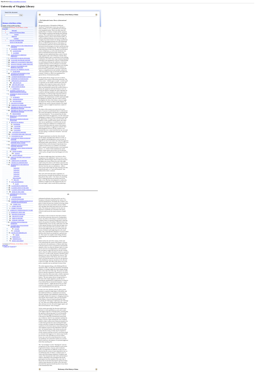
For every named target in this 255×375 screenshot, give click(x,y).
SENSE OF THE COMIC (18, 192)
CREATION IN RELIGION (18, 214)
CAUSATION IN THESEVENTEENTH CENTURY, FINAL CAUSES (20, 142)
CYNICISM (17, 231)
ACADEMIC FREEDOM (17, 49)
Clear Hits (5, 29)
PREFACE (14, 36)
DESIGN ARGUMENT (18, 241)
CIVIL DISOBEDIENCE (17, 182)
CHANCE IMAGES (17, 155)
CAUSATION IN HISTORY (19, 132)
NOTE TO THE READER (16, 42)
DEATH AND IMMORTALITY (19, 233)
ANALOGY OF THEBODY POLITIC (19, 69)
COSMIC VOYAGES (16, 208)
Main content (13, 1)
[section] (16, 34)
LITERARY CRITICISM (18, 220)
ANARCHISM (16, 71)
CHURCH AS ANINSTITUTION (19, 162)
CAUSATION (17, 130)
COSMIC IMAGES (16, 206)
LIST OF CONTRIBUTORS (17, 40)
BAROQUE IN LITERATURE (18, 105)
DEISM (17, 235)
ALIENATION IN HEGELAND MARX (20, 58)
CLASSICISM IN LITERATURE (19, 186)
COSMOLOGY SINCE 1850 (18, 212)
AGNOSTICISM (17, 51)
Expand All (12, 246)
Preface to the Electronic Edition (17, 32)
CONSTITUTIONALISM (17, 199)
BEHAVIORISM (16, 114)
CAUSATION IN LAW (17, 136)
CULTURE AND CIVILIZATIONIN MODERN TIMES (19, 226)
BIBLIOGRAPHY (17, 178)
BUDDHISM (16, 124)
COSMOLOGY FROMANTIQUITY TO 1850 (21, 210)
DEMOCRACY (16, 237)
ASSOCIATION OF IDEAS (18, 86)
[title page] (14, 30)
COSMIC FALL (17, 204)
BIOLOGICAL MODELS (17, 122)
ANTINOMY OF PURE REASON (19, 79)
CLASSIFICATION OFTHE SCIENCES (21, 190)
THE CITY (16, 180)
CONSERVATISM (16, 197)
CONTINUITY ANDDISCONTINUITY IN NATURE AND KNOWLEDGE (22, 202)
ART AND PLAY (17, 82)
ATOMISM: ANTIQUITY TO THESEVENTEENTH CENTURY (18, 91)
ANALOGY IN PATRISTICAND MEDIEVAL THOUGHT (19, 67)
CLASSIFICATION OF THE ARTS (20, 188)
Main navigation (21, 1)
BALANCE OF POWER (17, 103)
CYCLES (17, 229)
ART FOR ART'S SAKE (18, 84)
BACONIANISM (17, 101)
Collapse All (6, 246)
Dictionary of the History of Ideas (12, 23)
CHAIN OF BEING (17, 151)
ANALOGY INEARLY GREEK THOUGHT (22, 64)
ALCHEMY (16, 53)
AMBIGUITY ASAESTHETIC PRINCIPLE (21, 62)
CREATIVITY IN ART (17, 216)
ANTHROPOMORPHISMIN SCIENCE (21, 77)
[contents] (16, 38)
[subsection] (16, 168)
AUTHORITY (16, 97)
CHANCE (17, 153)
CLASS (17, 184)
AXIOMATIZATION (18, 99)
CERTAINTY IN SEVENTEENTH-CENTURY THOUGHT (19, 145)
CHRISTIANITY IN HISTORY (19, 160)
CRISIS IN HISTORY (17, 218)
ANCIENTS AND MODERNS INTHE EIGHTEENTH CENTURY (20, 74)
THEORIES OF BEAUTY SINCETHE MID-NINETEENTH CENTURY (22, 111)
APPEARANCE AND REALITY (19, 81)
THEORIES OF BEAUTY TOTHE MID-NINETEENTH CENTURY (21, 108)
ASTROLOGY (16, 88)
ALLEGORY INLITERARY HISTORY (20, 60)
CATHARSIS (16, 128)
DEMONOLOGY (17, 239)
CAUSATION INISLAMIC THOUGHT (21, 134)
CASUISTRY (17, 126)
